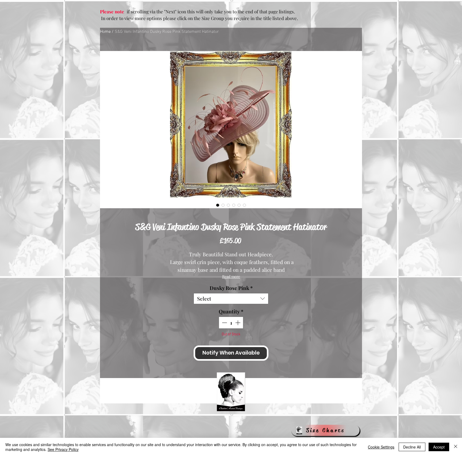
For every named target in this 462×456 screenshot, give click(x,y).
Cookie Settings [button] (381, 447)
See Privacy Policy (63, 449)
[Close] (455, 447)
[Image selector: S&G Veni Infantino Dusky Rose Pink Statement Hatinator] (217, 205)
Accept (439, 447)
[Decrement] (224, 322)
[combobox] (231, 298)
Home (105, 31)
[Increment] (238, 322)
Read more (231, 276)
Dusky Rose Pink (231, 288)
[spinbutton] (231, 322)
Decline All (412, 447)
